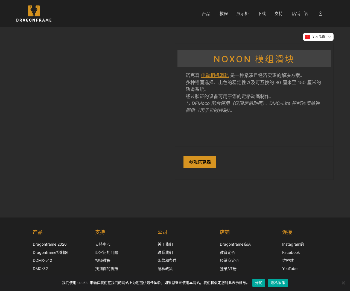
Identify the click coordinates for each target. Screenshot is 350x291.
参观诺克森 (200, 162)
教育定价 (227, 252)
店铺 (296, 13)
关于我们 (165, 244)
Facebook (291, 252)
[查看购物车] (309, 14)
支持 (279, 13)
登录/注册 (228, 268)
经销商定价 (229, 260)
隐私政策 (165, 268)
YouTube (290, 268)
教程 (224, 13)
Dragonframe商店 (235, 244)
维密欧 (288, 260)
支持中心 (102, 244)
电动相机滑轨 (215, 75)
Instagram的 (293, 244)
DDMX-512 (42, 260)
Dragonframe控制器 (50, 252)
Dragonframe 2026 (50, 244)
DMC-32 (40, 268)
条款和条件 (167, 260)
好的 (258, 282)
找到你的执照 (106, 268)
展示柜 (243, 13)
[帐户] (321, 14)
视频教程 (102, 260)
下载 (262, 13)
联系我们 (165, 252)
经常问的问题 (106, 252)
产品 (206, 13)
